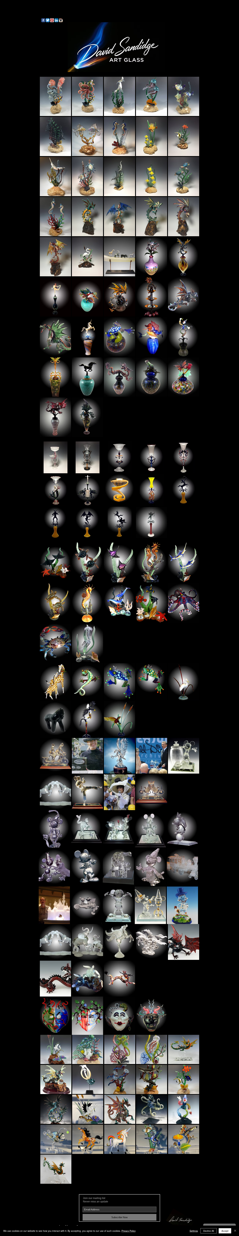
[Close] (235, 1230)
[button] (55, 96)
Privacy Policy (128, 1230)
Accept (224, 1230)
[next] (192, 259)
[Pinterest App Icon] (52, 20)
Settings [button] (194, 1230)
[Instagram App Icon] (61, 20)
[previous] (46, 259)
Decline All (208, 1230)
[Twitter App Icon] (48, 20)
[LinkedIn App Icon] (56, 20)
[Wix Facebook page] (43, 20)
